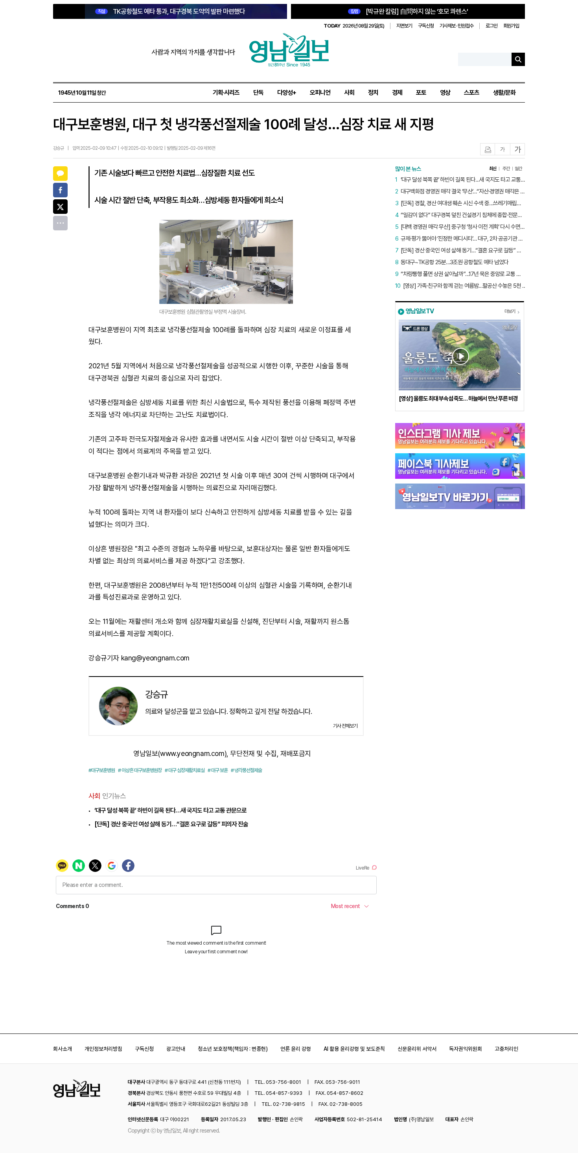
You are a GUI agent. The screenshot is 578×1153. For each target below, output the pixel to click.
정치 (373, 92)
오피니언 (320, 92)
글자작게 (502, 149)
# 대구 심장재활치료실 (184, 770)
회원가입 (511, 26)
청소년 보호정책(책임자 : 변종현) (233, 1049)
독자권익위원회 (465, 1049)
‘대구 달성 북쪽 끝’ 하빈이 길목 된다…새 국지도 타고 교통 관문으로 (170, 810)
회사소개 (62, 1049)
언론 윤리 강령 (295, 1049)
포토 (421, 92)
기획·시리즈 (226, 92)
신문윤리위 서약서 (417, 1049)
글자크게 (517, 149)
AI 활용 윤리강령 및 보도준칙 (354, 1049)
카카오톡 (60, 173)
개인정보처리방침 (103, 1049)
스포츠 (471, 92)
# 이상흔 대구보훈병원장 (140, 770)
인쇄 (487, 149)
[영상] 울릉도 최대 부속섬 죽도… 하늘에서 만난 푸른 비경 (458, 398)
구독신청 (426, 26)
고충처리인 (506, 1049)
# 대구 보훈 (218, 770)
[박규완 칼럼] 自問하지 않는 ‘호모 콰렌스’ (409, 11)
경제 (397, 92)
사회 (349, 92)
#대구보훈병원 (101, 770)
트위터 (60, 206)
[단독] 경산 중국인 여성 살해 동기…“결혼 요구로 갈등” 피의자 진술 (171, 824)
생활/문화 (504, 92)
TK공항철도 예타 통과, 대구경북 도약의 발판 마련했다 (171, 11)
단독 (258, 92)
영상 (445, 92)
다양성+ (286, 92)
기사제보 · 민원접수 (456, 26)
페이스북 (60, 190)
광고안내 (175, 1049)
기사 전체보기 (345, 726)
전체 (60, 223)
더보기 (509, 311)
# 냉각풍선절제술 (246, 770)
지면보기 (404, 26)
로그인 (491, 26)
